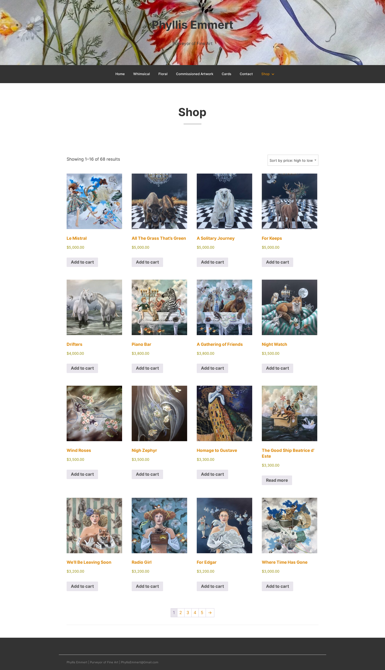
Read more (277, 480)
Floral (163, 74)
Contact (246, 74)
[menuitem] (120, 74)
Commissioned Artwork (194, 74)
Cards (226, 74)
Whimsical (141, 74)
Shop (265, 74)
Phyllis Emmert (192, 24)
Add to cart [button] (82, 262)
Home (120, 74)
